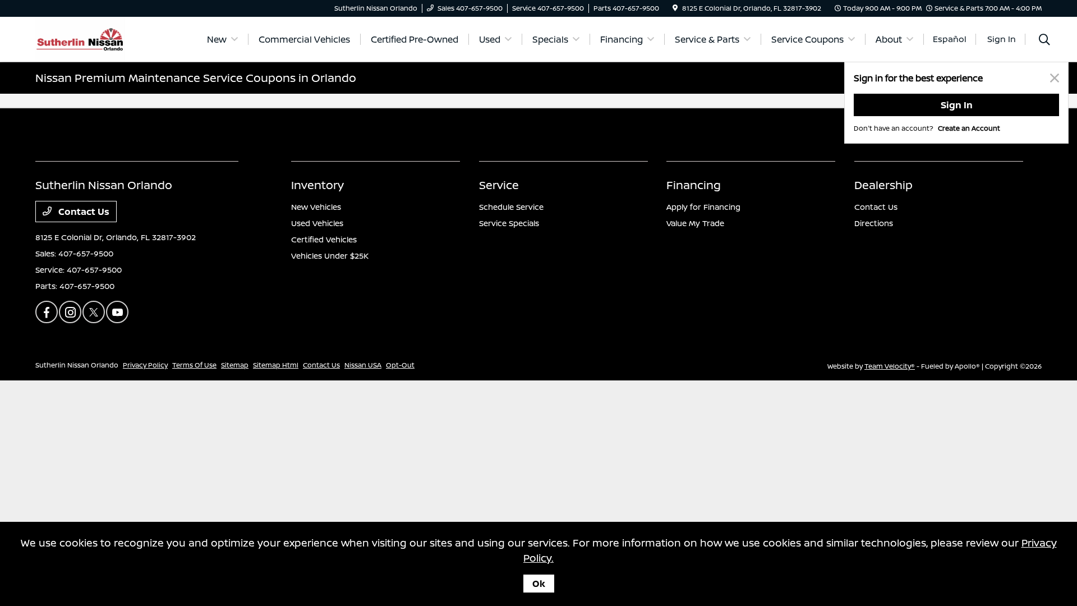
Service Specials (509, 223)
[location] (675, 8)
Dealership (883, 184)
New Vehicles (316, 206)
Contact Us (82, 211)
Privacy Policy (145, 365)
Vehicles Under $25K (330, 255)
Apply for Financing (703, 206)
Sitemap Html (275, 365)
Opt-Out (400, 365)
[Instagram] (70, 312)
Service (499, 184)
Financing (693, 184)
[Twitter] (93, 312)
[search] (1044, 41)
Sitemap (234, 365)
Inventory (317, 184)
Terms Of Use (194, 365)
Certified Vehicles (324, 239)
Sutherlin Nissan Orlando (76, 365)
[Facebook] (46, 312)
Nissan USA (362, 365)
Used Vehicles (317, 223)
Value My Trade (695, 223)
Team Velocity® (889, 366)
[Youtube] (117, 312)
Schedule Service (511, 206)
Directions (873, 223)
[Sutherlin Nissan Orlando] (80, 38)
